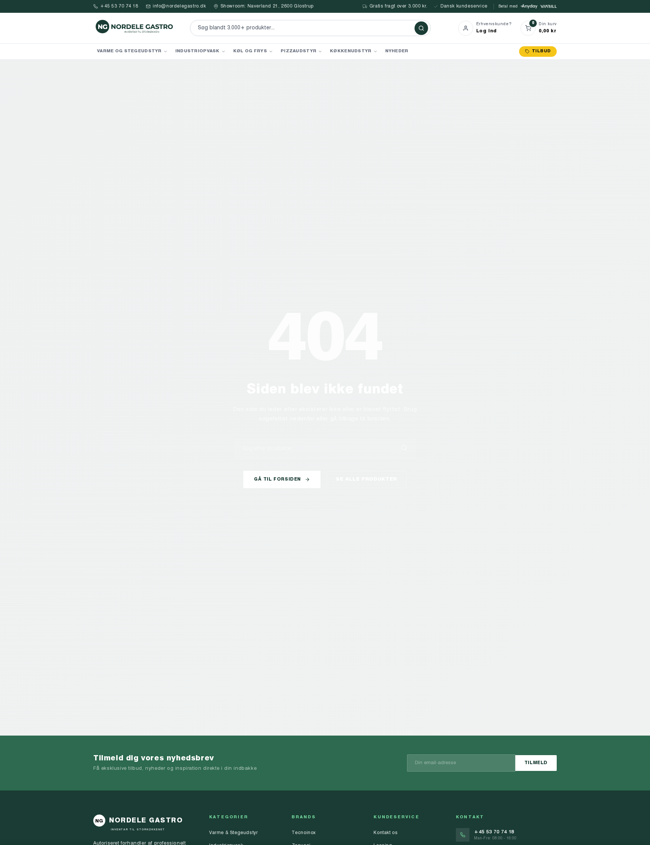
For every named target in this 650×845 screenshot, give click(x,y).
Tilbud (541, 51)
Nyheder (397, 51)
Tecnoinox (304, 833)
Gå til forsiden (277, 479)
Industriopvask (197, 51)
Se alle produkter (366, 479)
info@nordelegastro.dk (179, 6)
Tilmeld (536, 763)
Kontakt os (386, 833)
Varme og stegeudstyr (129, 51)
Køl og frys (250, 51)
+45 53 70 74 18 (119, 6)
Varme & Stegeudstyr (233, 833)
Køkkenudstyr (350, 51)
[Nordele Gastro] (134, 28)
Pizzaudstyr (298, 51)
